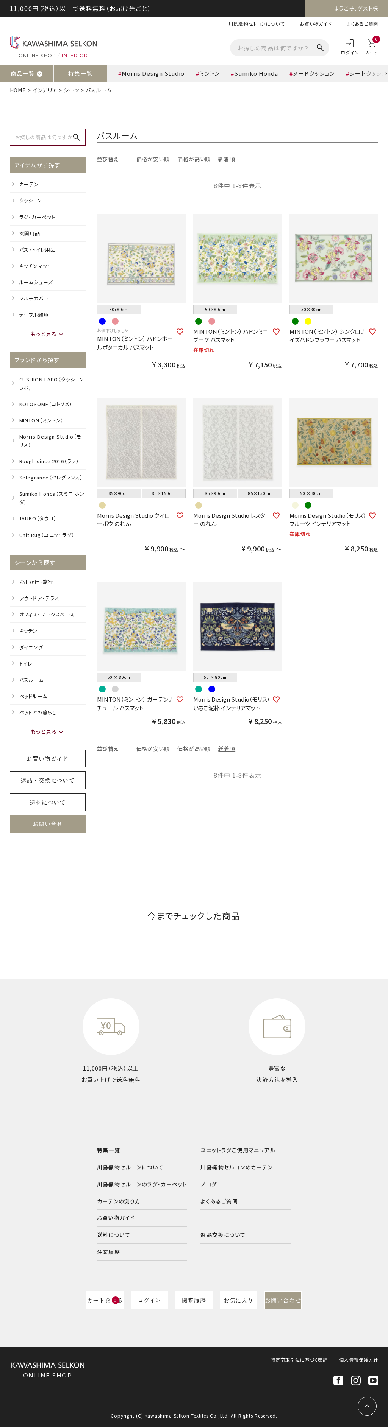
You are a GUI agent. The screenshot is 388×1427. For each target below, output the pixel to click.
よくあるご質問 (362, 23)
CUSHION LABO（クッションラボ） (51, 383)
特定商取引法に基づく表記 (299, 1359)
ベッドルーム (33, 696)
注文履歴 (108, 1252)
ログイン (350, 52)
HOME (18, 90)
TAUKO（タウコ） (38, 518)
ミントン (209, 73)
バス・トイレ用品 (37, 249)
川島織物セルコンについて (256, 23)
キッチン (28, 630)
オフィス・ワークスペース (47, 614)
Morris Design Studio (153, 73)
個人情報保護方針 (358, 1359)
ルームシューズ (36, 282)
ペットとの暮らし (38, 712)
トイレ (26, 663)
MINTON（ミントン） (41, 420)
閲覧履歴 (194, 1300)
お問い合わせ (283, 1300)
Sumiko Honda (256, 73)
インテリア (45, 90)
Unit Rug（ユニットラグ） (47, 534)
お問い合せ (48, 824)
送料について (48, 802)
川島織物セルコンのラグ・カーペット (142, 1184)
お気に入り (239, 1300)
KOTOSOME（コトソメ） (46, 404)
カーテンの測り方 (119, 1201)
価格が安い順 (153, 159)
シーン (71, 90)
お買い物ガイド (316, 23)
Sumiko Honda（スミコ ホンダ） (52, 498)
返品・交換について (47, 780)
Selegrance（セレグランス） (51, 477)
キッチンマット (35, 265)
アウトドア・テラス (39, 598)
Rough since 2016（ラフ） (49, 461)
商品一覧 (23, 73)
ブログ (208, 1184)
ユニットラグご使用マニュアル (237, 1150)
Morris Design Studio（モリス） (50, 440)
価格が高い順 (194, 159)
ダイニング (31, 647)
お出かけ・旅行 (36, 581)
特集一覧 (80, 73)
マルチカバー (34, 298)
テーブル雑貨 (34, 314)
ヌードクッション (314, 73)
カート (372, 47)
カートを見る (105, 1300)
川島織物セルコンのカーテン (236, 1167)
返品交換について (223, 1235)
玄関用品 (30, 233)
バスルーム (31, 679)
